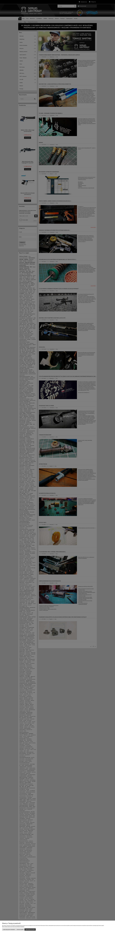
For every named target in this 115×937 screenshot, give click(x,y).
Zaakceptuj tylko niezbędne (9, 929)
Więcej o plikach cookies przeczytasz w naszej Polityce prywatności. (13, 926)
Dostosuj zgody (20, 929)
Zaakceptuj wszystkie (30, 929)
